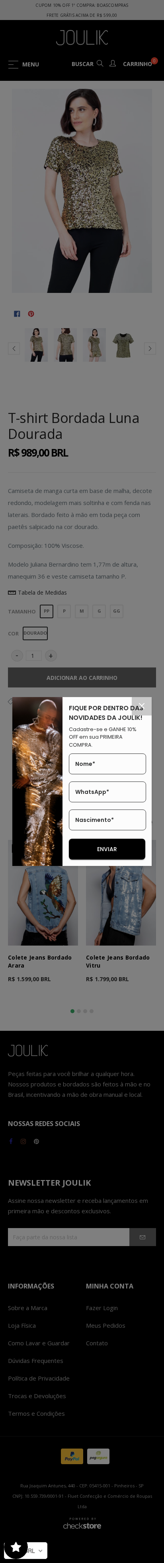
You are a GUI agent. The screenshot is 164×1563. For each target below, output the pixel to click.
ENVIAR (107, 849)
